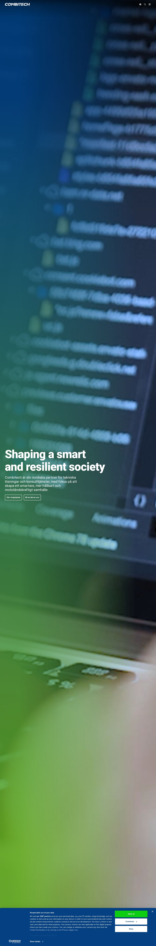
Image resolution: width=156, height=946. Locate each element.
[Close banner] (152, 911)
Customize (130, 921)
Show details (35, 941)
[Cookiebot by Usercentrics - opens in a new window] (15, 941)
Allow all (131, 914)
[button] (13, 497)
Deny (131, 929)
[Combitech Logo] (17, 4)
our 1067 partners (44, 916)
